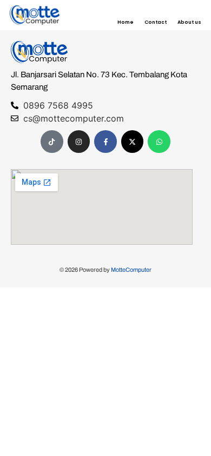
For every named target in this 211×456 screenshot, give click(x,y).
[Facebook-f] (105, 141)
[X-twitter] (132, 141)
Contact (155, 22)
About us (189, 22)
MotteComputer (131, 269)
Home (125, 22)
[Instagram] (79, 141)
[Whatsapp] (159, 141)
